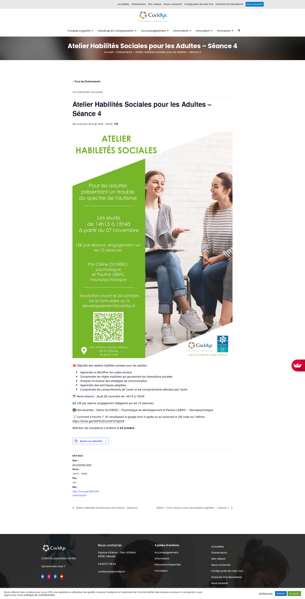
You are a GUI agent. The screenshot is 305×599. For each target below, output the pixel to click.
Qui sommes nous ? (53, 566)
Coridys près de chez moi (198, 4)
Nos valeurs (154, 4)
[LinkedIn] (55, 576)
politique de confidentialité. (39, 595)
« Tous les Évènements (86, 81)
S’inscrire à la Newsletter (229, 4)
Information (181, 31)
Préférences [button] (266, 593)
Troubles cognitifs (78, 31)
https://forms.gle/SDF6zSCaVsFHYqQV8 (98, 421)
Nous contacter (173, 4)
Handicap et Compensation (116, 31)
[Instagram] (49, 576)
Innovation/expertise (168, 564)
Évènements (139, 4)
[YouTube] (61, 576)
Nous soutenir (255, 4)
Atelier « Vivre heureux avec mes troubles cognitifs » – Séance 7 (193, 507)
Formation (223, 31)
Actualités (123, 4)
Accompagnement (153, 31)
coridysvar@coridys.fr (111, 571)
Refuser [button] (281, 593)
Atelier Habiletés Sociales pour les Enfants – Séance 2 (106, 507)
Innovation (203, 31)
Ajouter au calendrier (91, 441)
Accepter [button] (294, 593)
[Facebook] (42, 576)
